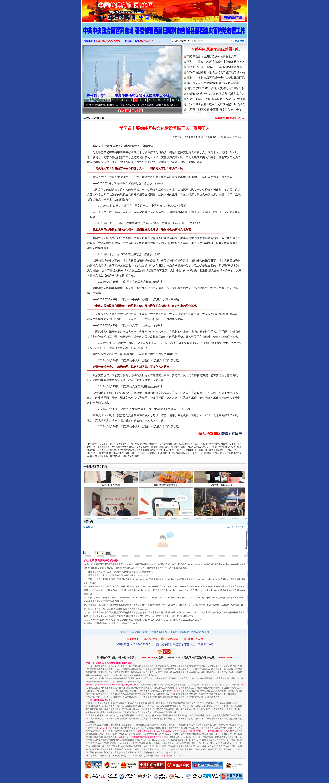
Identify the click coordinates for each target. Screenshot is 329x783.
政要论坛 (99, 118)
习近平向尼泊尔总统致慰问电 (215, 49)
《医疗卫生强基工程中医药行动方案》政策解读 (216, 104)
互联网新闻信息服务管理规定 (136, 571)
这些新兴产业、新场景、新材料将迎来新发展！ (216, 67)
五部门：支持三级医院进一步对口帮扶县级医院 (216, 77)
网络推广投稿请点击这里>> (229, 118)
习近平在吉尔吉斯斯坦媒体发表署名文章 (211, 56)
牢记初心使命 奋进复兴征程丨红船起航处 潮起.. (152, 105)
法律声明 (146, 632)
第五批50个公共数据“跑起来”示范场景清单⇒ (214, 83)
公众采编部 (135, 632)
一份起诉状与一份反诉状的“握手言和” (110, 478)
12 (163, 100)
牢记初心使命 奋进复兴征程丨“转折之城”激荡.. (103, 105)
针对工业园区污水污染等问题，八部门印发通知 (216, 99)
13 (168, 100)
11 (159, 100)
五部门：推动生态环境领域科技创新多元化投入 (216, 61)
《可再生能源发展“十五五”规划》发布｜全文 (214, 109)
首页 (89, 118)
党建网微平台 (212, 137)
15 (177, 100)
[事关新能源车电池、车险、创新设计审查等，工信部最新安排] (164, 34)
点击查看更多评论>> (236, 527)
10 (154, 100)
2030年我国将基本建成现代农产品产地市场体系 (216, 72)
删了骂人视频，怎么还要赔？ (165, 478)
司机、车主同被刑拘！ (221, 478)
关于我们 (124, 632)
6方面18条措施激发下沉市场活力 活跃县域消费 (215, 93)
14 (173, 100)
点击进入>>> (146, 41)
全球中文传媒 (110, 10)
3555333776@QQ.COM (108, 41)
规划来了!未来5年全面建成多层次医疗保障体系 (215, 88)
